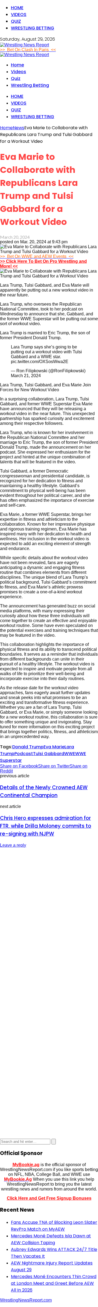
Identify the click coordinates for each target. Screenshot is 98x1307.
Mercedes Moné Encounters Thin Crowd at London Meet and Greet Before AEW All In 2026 (53, 1283)
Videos (18, 14)
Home (17, 8)
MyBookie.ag (26, 1164)
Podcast (23, 753)
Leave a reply (13, 845)
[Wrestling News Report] (24, 45)
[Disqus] (49, 920)
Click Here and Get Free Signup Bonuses (49, 1198)
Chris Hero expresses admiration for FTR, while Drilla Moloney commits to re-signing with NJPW (45, 825)
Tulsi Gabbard (48, 753)
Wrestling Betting (32, 28)
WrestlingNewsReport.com (26, 1300)
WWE (69, 753)
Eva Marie (54, 747)
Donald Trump (28, 747)
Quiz (16, 21)
